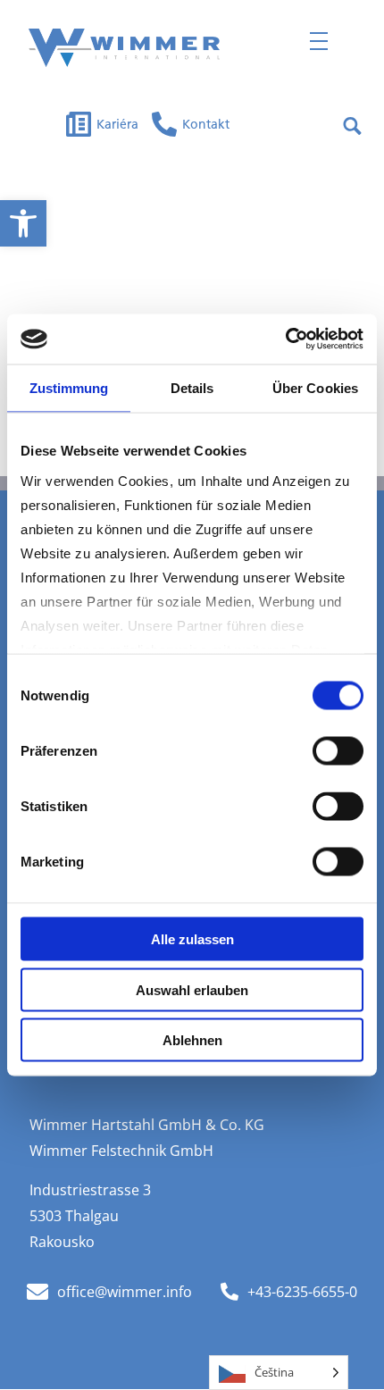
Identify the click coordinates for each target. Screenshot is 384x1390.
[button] (23, 223)
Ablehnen (192, 1040)
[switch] (338, 751)
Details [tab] (192, 387)
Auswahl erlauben (192, 989)
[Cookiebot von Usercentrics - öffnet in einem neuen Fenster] (285, 339)
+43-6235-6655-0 (302, 1292)
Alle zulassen (192, 939)
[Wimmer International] (124, 48)
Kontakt (206, 125)
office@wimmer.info (124, 1292)
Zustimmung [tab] (69, 387)
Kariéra (117, 125)
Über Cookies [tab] (315, 387)
